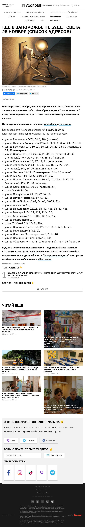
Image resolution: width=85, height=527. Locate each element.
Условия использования (42, 487)
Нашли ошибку (7, 263)
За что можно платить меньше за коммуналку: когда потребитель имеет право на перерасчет (62, 407)
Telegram (31, 440)
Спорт (42, 20)
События (11, 16)
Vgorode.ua (50, 123)
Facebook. (44, 251)
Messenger (50, 440)
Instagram (22, 251)
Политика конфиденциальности (42, 496)
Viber (33, 251)
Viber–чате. (44, 259)
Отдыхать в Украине (12, 12)
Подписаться (56, 455)
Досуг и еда (29, 20)
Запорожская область (35, 12)
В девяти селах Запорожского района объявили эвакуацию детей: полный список (20, 369)
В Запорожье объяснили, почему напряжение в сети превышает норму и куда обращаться (45, 274)
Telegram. (65, 123)
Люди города (71, 16)
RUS (75, 5)
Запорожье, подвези (56, 255)
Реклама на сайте (42, 493)
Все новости (55, 20)
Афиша (11, 5)
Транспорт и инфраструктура (33, 16)
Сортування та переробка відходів (64, 12)
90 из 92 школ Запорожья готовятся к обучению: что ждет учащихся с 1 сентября (61, 369)
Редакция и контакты (42, 490)
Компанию (66, 5)
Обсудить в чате (19, 263)
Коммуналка (55, 16)
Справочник (7, 6)
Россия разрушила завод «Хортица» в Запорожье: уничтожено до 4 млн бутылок (20, 329)
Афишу (56, 5)
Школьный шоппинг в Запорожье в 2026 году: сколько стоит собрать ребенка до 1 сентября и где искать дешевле (61, 340)
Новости (5, 5)
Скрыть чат (42, 289)
